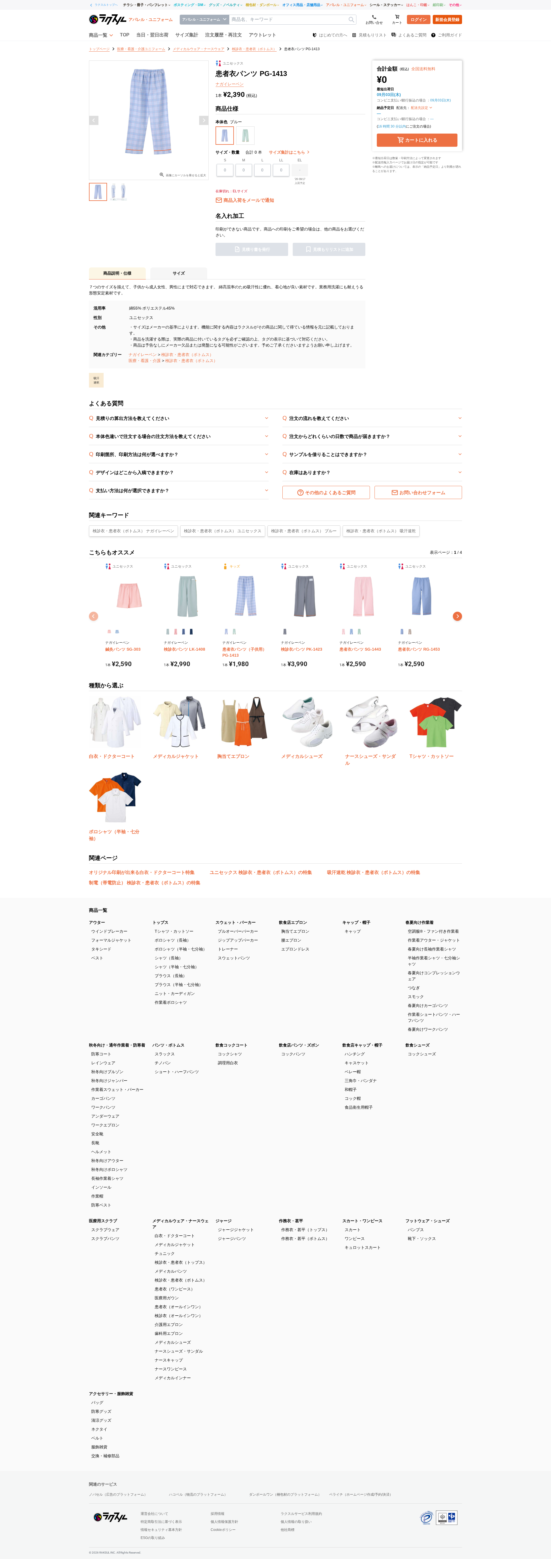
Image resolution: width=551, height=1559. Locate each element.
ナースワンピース (171, 1369)
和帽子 (351, 1089)
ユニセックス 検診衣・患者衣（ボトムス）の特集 (261, 872)
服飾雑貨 (99, 1447)
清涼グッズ (101, 1420)
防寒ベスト (101, 1205)
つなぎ (414, 987)
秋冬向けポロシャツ (109, 1169)
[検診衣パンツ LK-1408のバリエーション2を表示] (175, 631)
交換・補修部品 (105, 1456)
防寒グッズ (101, 1411)
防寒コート (101, 1054)
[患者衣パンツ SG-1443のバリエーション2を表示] (351, 631)
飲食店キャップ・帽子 (362, 1045)
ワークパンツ (103, 1107)
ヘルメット (101, 1151)
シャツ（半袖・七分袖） (177, 967)
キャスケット (357, 1063)
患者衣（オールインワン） (179, 1306)
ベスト (97, 958)
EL (300, 160)
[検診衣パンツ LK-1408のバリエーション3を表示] (183, 631)
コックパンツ (293, 1054)
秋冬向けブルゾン (107, 1071)
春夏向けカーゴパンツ (428, 1005)
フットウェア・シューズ (428, 1220)
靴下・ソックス (422, 1238)
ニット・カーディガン (175, 993)
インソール (101, 1187)
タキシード (101, 949)
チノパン (163, 1063)
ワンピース (355, 1238)
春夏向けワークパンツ (428, 1029)
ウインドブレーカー (109, 931)
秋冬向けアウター (107, 1160)
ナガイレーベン (143, 354)
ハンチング (355, 1054)
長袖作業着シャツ (107, 1178)
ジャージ (224, 1220)
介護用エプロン (169, 1324)
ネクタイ (99, 1429)
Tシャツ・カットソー (174, 931)
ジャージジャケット (236, 1229)
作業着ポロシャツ (171, 1002)
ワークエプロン (105, 1125)
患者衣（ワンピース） (175, 1289)
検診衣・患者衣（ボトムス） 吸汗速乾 (381, 531)
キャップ (353, 931)
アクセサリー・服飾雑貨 (111, 1393)
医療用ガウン (167, 1298)
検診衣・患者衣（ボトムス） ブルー (304, 531)
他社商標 (287, 1530)
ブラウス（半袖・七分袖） (179, 984)
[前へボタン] (93, 120)
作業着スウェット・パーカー (117, 1089)
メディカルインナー (173, 1378)
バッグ (97, 1402)
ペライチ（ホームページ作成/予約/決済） (361, 1495)
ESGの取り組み (153, 1538)
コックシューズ (422, 1054)
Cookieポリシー (223, 1530)
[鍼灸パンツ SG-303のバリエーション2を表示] (117, 631)
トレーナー (228, 949)
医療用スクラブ (103, 1220)
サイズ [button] (179, 273)
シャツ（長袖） (169, 958)
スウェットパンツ (234, 958)
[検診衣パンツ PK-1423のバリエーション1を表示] (285, 631)
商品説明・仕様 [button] (117, 273)
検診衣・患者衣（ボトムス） (187, 354)
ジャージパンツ (232, 1238)
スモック (416, 996)
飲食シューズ (418, 1045)
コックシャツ (230, 1054)
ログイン (419, 19)
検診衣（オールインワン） (179, 1315)
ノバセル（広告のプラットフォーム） (118, 1495)
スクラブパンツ (105, 1238)
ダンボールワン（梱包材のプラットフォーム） (285, 1495)
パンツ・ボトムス (168, 1045)
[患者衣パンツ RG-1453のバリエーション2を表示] (410, 631)
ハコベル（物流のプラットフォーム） (198, 1495)
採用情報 (217, 1514)
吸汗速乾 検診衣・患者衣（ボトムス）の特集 (373, 872)
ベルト (97, 1438)
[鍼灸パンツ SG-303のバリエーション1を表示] (109, 631)
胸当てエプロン (295, 931)
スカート (353, 1229)
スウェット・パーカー (236, 922)
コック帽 (353, 1098)
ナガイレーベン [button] (230, 84)
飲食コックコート (232, 1045)
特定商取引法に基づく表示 (161, 1522)
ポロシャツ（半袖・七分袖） (181, 949)
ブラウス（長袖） (171, 975)
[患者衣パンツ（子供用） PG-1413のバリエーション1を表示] (226, 631)
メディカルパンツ (171, 1271)
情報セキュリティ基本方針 (161, 1530)
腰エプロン (291, 940)
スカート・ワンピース (362, 1220)
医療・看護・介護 (145, 360)
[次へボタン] (203, 120)
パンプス (416, 1229)
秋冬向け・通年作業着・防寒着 (117, 1045)
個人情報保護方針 (224, 1522)
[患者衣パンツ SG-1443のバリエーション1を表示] (343, 631)
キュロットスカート (363, 1247)
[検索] (351, 19)
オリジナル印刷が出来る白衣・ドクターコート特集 (142, 872)
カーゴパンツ (103, 1098)
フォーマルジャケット (111, 940)
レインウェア (103, 1063)
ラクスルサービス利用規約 (301, 1514)
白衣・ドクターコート (175, 1235)
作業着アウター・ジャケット (434, 940)
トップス (160, 922)
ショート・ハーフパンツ (177, 1071)
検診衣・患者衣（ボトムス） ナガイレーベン (133, 531)
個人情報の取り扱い (296, 1522)
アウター (97, 922)
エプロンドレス (295, 949)
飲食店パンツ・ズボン (299, 1045)
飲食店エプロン (293, 922)
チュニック (165, 1253)
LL (281, 160)
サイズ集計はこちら (287, 152)
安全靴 (97, 1134)
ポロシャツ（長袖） (173, 940)
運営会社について (154, 1514)
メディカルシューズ (173, 1342)
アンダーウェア (105, 1116)
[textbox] (292, 19)
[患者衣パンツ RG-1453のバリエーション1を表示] (402, 631)
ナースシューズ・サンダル (179, 1351)
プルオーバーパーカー (238, 931)
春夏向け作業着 (420, 922)
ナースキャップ (169, 1360)
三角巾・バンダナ (361, 1080)
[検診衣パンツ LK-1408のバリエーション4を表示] (191, 631)
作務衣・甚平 (291, 1220)
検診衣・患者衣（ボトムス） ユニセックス (222, 531)
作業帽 (97, 1196)
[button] (101, 35)
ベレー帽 (353, 1071)
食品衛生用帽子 (359, 1107)
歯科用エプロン (169, 1333)
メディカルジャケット (175, 1244)
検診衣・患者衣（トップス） (181, 1262)
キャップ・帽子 (356, 922)
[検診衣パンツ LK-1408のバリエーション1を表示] (168, 631)
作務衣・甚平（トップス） (305, 1229)
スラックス (165, 1054)
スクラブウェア (105, 1229)
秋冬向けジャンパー (109, 1080)
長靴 (95, 1143)
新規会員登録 (447, 19)
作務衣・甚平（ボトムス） (305, 1238)
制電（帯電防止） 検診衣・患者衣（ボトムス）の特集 (144, 882)
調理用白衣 (228, 1063)
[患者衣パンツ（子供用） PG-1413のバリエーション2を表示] (234, 631)
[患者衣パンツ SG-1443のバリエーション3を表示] (359, 631)
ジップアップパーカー (238, 940)
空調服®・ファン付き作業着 (433, 931)
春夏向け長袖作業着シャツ (432, 949)
